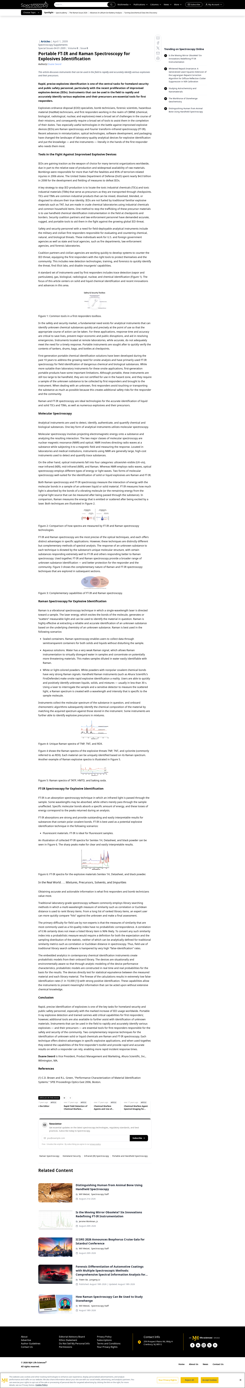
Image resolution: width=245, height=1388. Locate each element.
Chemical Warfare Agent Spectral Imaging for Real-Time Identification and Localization (136, 1107)
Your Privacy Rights (107, 1346)
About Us (193, 1364)
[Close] (240, 1380)
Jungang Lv (94, 1279)
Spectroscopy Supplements (53, 44)
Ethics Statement (68, 1340)
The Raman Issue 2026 (78, 13)
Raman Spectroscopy (49, 1156)
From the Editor (41, 1106)
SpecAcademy (61, 13)
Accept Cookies (209, 1380)
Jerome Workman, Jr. (88, 1221)
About (24, 1336)
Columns (154, 4)
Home (181, 1364)
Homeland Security (72, 1156)
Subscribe (137, 1138)
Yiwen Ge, (83, 1279)
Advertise (26, 1340)
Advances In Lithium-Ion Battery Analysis (106, 13)
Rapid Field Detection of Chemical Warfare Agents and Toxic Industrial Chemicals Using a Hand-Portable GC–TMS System (75, 1107)
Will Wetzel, (84, 1194)
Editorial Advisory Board (72, 1336)
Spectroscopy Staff (100, 1194)
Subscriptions (104, 1340)
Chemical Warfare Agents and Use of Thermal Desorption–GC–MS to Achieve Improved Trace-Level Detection (106, 1107)
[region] (122, 1380)
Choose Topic (29, 12)
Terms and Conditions (109, 1343)
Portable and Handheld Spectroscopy (130, 1156)
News (205, 1364)
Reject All (189, 1380)
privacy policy (95, 1144)
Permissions (65, 1346)
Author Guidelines (30, 1343)
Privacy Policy (104, 1336)
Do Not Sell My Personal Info (74, 1343)
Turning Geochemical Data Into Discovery (140, 13)
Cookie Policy (41, 1385)
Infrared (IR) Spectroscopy (96, 1156)
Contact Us (27, 1346)
